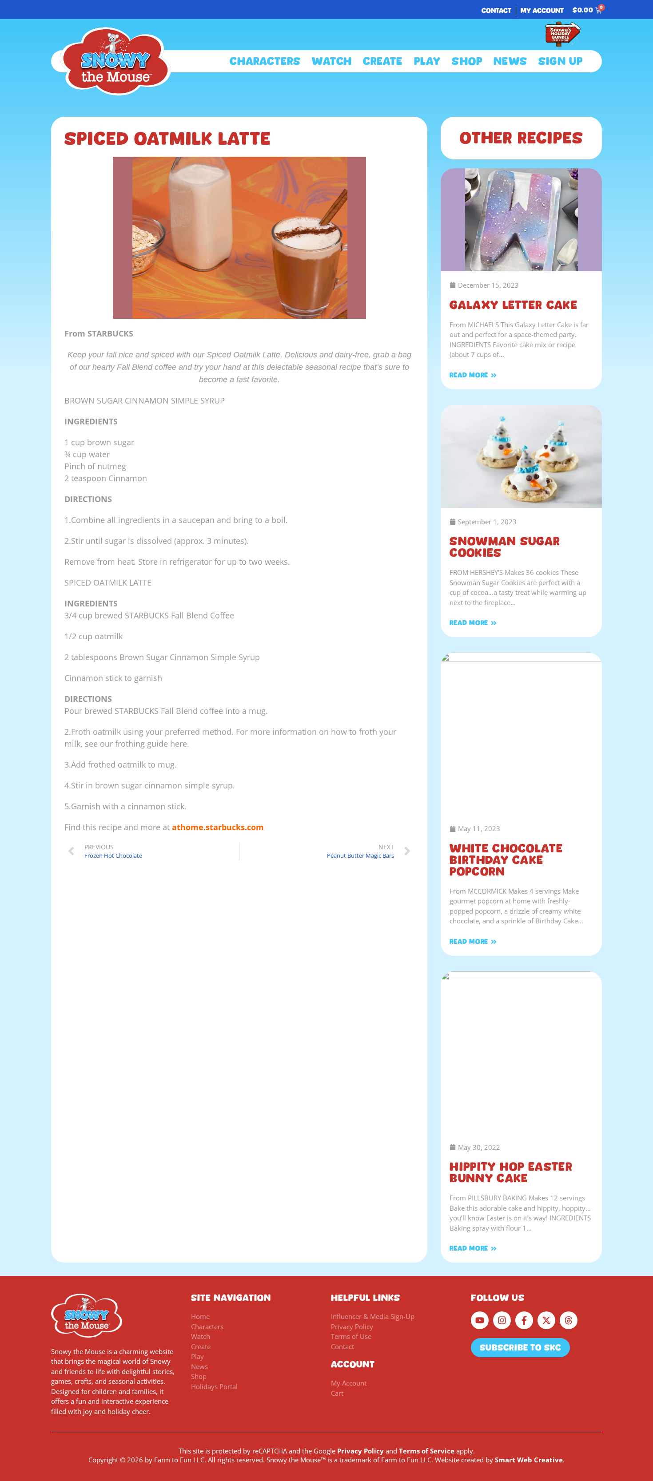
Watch (332, 61)
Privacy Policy (360, 1450)
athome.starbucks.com (218, 827)
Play (427, 61)
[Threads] (568, 1320)
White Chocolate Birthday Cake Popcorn (506, 860)
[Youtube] (480, 1320)
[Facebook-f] (524, 1320)
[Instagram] (502, 1320)
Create (382, 61)
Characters (265, 61)
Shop (467, 61)
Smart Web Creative (529, 1459)
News (510, 61)
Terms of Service (426, 1450)
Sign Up (560, 61)
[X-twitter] (546, 1320)
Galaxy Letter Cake (513, 305)
